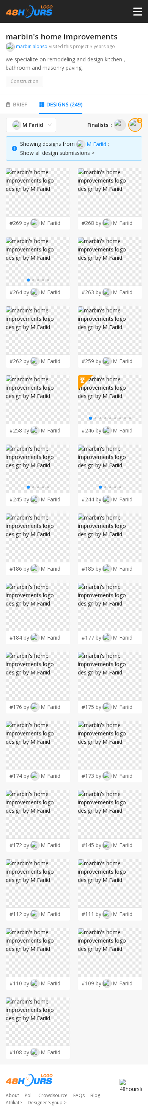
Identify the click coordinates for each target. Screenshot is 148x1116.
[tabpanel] (74, 588)
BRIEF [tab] (20, 104)
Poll (29, 1095)
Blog (95, 1095)
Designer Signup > (47, 1102)
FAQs (79, 1095)
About (12, 1095)
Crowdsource (53, 1095)
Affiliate (14, 1102)
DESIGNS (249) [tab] (64, 104)
